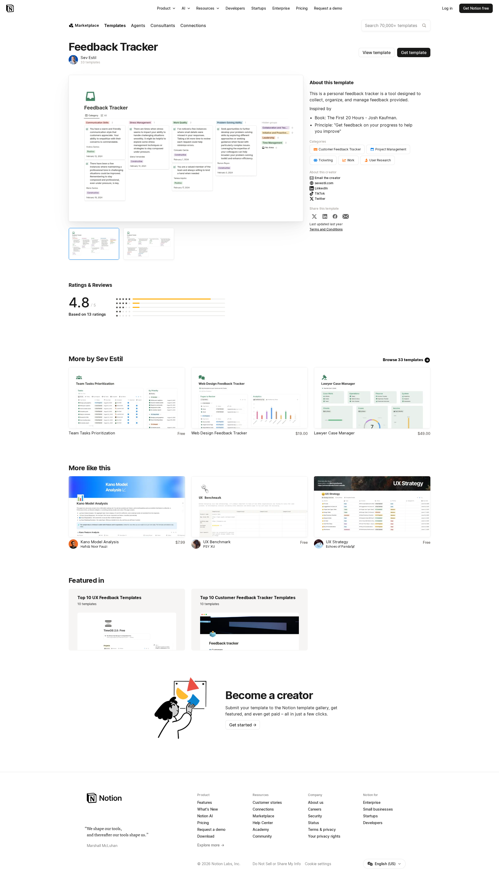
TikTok (320, 193)
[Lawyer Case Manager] (372, 397)
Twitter (320, 199)
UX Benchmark (217, 541)
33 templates (90, 62)
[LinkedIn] (324, 216)
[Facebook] (335, 216)
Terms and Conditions (326, 229)
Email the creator (327, 178)
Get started (243, 724)
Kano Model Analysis (100, 541)
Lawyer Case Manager (334, 432)
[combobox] (396, 25)
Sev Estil (88, 57)
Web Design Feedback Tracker (219, 432)
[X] (314, 216)
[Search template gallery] (424, 25)
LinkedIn (321, 188)
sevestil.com (324, 183)
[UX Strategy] (372, 506)
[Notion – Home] (10, 8)
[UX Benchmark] (249, 506)
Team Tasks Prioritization (92, 432)
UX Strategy (337, 541)
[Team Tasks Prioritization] (127, 397)
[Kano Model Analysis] (127, 506)
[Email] (346, 216)
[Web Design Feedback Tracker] (249, 397)
